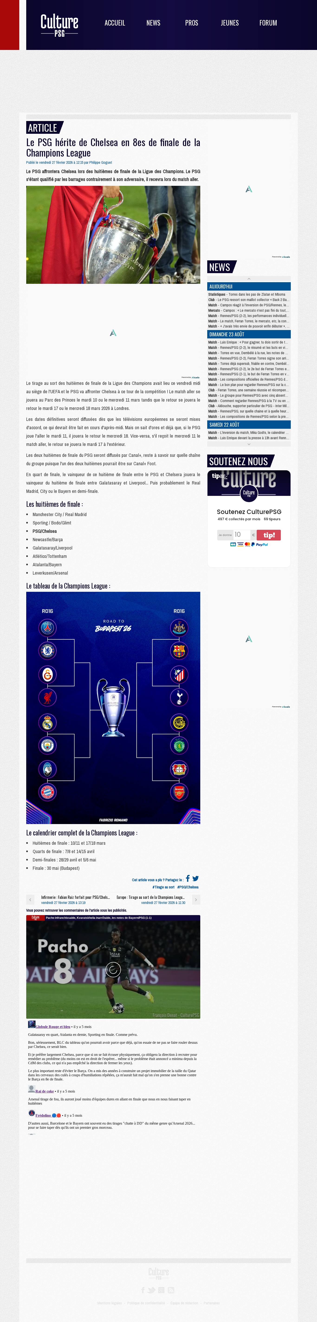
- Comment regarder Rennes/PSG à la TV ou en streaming (254, 400)
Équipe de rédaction (184, 1303)
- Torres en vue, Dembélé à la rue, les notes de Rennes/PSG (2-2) (259, 352)
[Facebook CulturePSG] (142, 1289)
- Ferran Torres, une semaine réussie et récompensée (249, 390)
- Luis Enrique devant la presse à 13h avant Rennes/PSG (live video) (261, 437)
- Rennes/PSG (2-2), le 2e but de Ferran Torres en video (252, 368)
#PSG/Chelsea (187, 887)
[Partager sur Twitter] (195, 879)
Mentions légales (109, 1303)
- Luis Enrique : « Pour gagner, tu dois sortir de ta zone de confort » (260, 342)
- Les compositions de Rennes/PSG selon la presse (249, 416)
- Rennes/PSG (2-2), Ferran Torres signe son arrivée (249, 358)
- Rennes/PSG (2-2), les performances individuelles (249, 315)
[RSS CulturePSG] (171, 1289)
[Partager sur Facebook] (187, 879)
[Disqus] (113, 1077)
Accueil (115, 22)
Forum (268, 22)
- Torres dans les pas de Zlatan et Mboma (246, 294)
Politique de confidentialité (146, 1303)
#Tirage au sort (163, 887)
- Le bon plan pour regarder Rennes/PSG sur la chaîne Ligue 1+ (257, 384)
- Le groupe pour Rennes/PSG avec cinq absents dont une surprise (260, 395)
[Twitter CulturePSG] (151, 1289)
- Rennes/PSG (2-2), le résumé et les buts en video (249, 347)
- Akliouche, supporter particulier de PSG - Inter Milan (249, 405)
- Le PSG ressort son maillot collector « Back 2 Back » (250, 299)
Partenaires (212, 1303)
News (153, 22)
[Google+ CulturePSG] (161, 1289)
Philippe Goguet (100, 162)
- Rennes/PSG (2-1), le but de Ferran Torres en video (250, 373)
